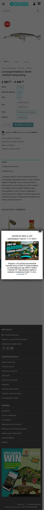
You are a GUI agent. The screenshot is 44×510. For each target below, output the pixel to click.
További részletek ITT (26, 273)
